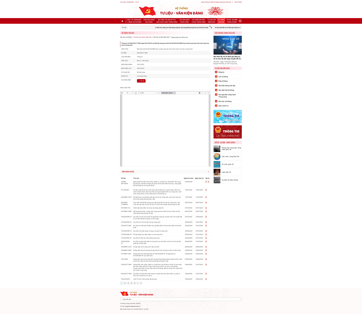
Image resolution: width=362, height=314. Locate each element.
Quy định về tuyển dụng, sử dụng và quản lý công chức (150, 231)
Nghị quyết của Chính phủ (180, 37)
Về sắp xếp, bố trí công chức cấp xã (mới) (146, 247)
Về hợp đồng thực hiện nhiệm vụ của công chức (148, 234)
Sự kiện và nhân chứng (230, 180)
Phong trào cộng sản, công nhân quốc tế (231, 148)
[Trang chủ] (147, 11)
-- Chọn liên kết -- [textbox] (126, 299)
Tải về (142, 81)
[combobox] (181, 299)
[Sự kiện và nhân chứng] (217, 180)
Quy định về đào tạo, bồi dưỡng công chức (146, 238)
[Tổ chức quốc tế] (217, 164)
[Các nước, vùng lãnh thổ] (217, 156)
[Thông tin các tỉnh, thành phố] (228, 132)
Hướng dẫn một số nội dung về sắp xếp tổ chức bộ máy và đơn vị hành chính (157, 250)
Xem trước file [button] (125, 87)
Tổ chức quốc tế (227, 164)
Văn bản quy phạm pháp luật (142, 37)
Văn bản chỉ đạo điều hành (161, 37)
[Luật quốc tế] (217, 172)
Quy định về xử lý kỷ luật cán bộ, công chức (147, 222)
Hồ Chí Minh (238, 2)
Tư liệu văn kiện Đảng (222, 68)
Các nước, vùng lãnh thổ (230, 156)
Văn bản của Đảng (126, 37)
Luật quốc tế (226, 172)
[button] (240, 21)
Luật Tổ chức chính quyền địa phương (145, 279)
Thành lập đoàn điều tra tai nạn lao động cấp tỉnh (148, 208)
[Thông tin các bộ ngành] (228, 116)
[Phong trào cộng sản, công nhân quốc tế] (217, 148)
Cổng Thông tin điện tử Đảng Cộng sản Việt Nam (216, 2)
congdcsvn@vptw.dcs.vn (132, 306)
